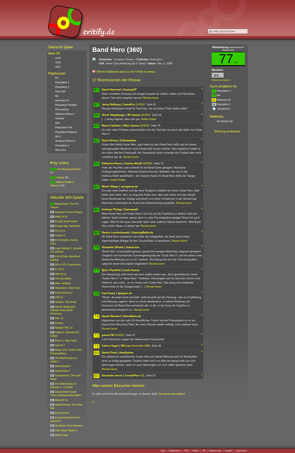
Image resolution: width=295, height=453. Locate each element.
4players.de (125, 293)
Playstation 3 (222, 90)
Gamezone (132, 247)
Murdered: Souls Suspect (68, 425)
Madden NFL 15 (64, 328)
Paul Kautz (108, 293)
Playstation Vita (63, 127)
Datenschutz (215, 450)
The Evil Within (63, 278)
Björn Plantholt (111, 270)
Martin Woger (110, 186)
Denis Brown (110, 140)
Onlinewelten (128, 140)
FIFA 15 (59, 297)
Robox (60, 177)
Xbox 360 (60, 91)
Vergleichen (223, 108)
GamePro (129, 104)
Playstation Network (66, 132)
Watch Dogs (61, 435)
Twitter (195, 450)
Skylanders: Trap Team (67, 288)
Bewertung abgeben (221, 80)
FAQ (186, 450)
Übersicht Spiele (60, 47)
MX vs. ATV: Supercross (68, 264)
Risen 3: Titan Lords (66, 340)
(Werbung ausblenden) (227, 131)
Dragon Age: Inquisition (67, 226)
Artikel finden (148, 119)
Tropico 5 (60, 235)
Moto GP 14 (61, 400)
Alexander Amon (112, 375)
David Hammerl (111, 89)
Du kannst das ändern (171, 393)
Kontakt (228, 450)
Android (59, 118)
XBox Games (131, 125)
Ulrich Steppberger (113, 114)
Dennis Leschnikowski (116, 232)
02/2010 (147, 163)
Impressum (241, 450)
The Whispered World (69, 169)
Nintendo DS (222, 100)
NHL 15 (59, 318)
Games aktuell (133, 163)
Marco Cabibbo (111, 125)
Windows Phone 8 (65, 141)
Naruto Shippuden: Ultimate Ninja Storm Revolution (63, 310)
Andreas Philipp (112, 209)
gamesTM (108, 335)
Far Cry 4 (60, 231)
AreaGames (126, 352)
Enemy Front (62, 413)
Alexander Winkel (112, 247)
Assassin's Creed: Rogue (68, 212)
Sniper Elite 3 (62, 371)
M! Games (134, 114)
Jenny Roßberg (111, 104)
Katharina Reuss (112, 163)
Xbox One (60, 150)
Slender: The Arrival (65, 302)
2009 (58, 58)
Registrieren (175, 450)
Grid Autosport (62, 366)
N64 (57, 123)
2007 (58, 67)
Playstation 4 (62, 145)
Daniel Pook (109, 352)
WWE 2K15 (61, 217)
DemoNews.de (132, 316)
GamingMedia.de (142, 232)
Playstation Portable (66, 105)
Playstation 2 (222, 104)
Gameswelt (131, 209)
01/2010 (140, 104)
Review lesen (151, 97)
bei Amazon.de (225, 121)
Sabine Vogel (110, 345)
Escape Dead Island (66, 221)
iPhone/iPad (62, 109)
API (203, 450)
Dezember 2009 (141, 345)
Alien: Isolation (63, 283)
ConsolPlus (132, 375)
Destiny (59, 323)
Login (162, 450)
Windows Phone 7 (65, 114)
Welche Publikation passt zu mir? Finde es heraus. (126, 71)
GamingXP (130, 89)
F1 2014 (59, 269)
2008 (58, 62)
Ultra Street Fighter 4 (66, 430)
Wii (216, 95)
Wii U (58, 136)
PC (57, 78)
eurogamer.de (129, 186)
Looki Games (131, 270)
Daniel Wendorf (111, 316)
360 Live (126, 345)
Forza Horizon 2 (63, 293)
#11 (142, 375)
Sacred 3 (60, 345)
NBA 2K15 (60, 274)
